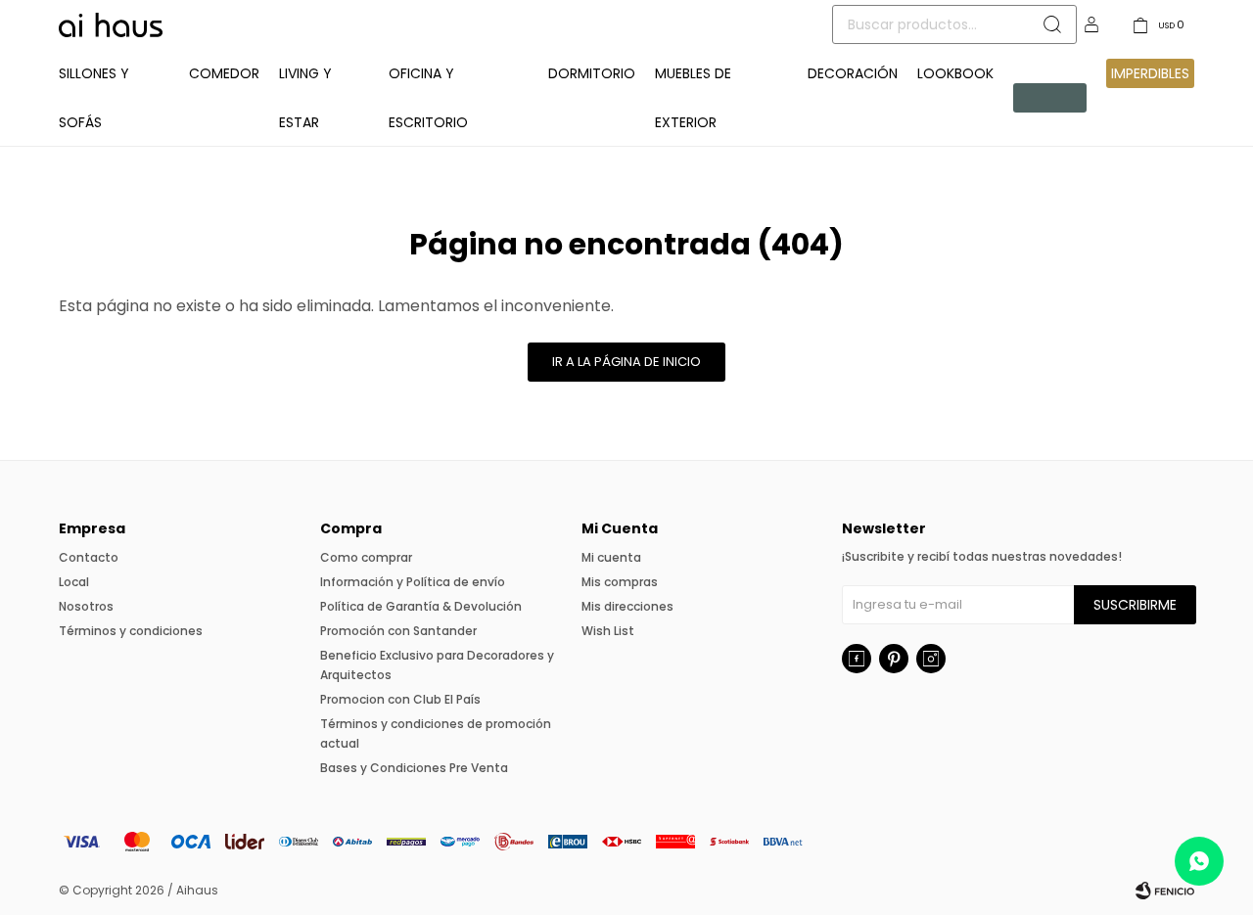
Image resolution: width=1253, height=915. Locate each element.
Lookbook (955, 73)
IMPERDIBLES (1150, 73)
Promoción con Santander (398, 630)
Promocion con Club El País (400, 699)
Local (74, 581)
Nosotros (86, 606)
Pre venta (1039, 98)
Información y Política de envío (412, 581)
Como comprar (366, 557)
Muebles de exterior (693, 98)
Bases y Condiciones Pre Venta (414, 767)
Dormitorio (591, 73)
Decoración (853, 73)
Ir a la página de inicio (626, 361)
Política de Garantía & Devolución (421, 606)
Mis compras (619, 581)
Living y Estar (305, 98)
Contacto (88, 557)
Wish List (607, 630)
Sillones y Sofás (94, 98)
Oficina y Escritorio (428, 98)
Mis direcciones (627, 606)
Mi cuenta (611, 557)
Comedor (224, 73)
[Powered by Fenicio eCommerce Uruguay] (1165, 890)
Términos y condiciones (131, 630)
